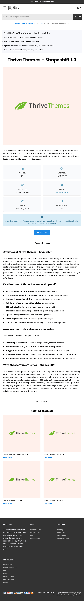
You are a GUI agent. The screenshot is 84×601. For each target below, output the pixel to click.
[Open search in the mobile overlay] (42, 17)
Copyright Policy (74, 595)
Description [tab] (42, 243)
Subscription (8, 580)
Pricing (60, 529)
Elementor (7, 565)
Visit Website (62, 192)
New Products (63, 538)
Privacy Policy (74, 593)
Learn (5, 583)
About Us (61, 532)
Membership (8, 577)
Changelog (61, 535)
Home (17, 23)
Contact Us (34, 532)
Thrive (40, 23)
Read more (7, 457)
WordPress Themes (29, 23)
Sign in (43, 232)
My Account (35, 538)
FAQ (31, 535)
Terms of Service (60, 595)
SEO (4, 571)
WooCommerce (10, 568)
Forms (6, 574)
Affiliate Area (35, 529)
